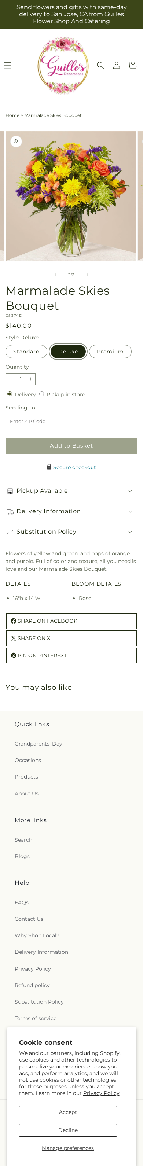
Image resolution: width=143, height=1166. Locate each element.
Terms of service (35, 1018)
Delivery (26, 394)
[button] (100, 65)
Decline (68, 1130)
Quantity (17, 367)
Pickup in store (66, 394)
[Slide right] (88, 275)
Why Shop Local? (37, 935)
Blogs (22, 856)
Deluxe (68, 351)
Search (23, 839)
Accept (68, 1112)
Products (26, 776)
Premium (110, 351)
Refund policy (32, 985)
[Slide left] (55, 275)
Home (12, 115)
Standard (26, 351)
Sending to (31, 408)
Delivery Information (41, 952)
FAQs (22, 902)
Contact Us (29, 919)
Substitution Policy (39, 1001)
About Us (26, 793)
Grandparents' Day (38, 743)
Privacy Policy (101, 1093)
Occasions (28, 760)
